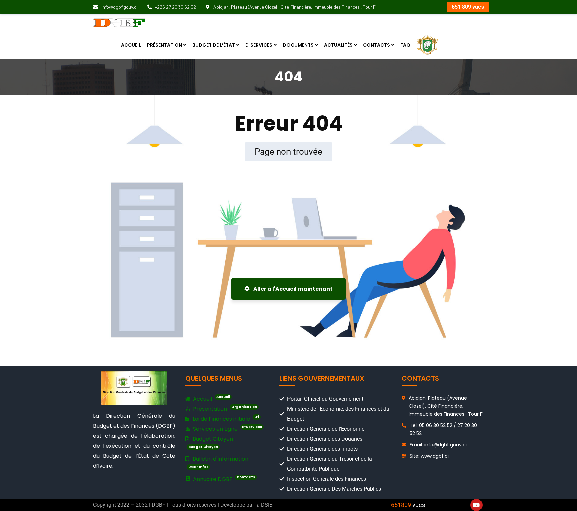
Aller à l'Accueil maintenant (292, 289)
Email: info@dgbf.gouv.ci (438, 444)
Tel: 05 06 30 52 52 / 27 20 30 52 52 (443, 429)
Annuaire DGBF (223, 479)
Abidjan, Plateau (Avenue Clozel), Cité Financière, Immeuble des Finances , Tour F (294, 7)
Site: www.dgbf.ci (429, 456)
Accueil (211, 398)
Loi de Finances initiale (225, 418)
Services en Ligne (227, 428)
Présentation (224, 408)
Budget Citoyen (210, 442)
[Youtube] (476, 505)
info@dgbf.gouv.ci (119, 7)
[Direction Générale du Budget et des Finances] (119, 22)
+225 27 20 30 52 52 (175, 7)
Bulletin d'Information (218, 462)
